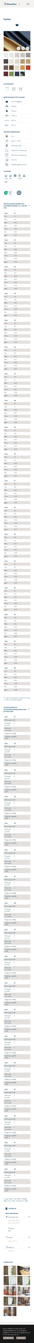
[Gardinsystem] (7, 92)
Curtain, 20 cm (12, 1241)
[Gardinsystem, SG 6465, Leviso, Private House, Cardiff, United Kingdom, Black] (10, 1270)
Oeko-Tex (11, 1251)
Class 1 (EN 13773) (13, 1223)
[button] (32, 1324)
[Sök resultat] (20, 4)
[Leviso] (22, 74)
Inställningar (21, 1338)
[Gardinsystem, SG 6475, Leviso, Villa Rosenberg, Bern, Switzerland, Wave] (10, 1291)
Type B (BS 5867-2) (14, 1220)
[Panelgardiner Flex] (20, 92)
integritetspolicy (23, 1335)
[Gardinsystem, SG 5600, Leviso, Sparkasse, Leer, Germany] (23, 1270)
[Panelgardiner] (13, 92)
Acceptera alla (8, 1338)
